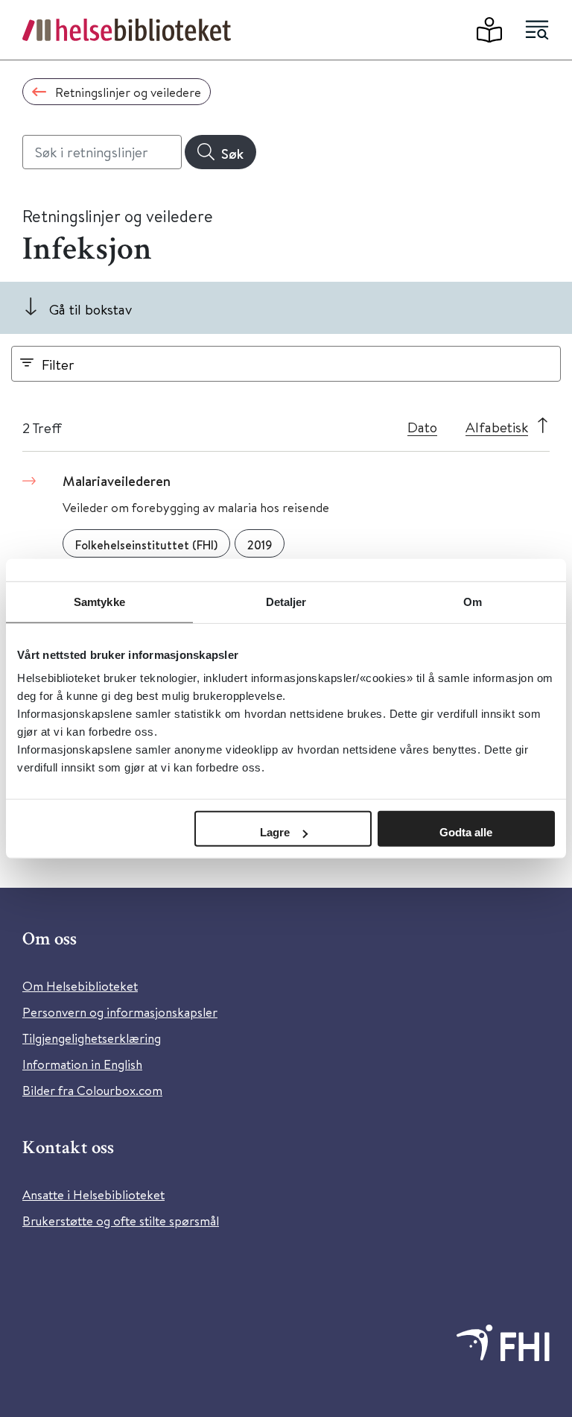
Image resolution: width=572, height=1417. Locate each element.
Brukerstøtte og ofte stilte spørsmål (120, 1220)
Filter (58, 364)
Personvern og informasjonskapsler (119, 1011)
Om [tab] (472, 601)
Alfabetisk (496, 426)
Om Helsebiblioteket (80, 985)
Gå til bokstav (90, 309)
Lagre (275, 832)
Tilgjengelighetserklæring (91, 1038)
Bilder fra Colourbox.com (92, 1090)
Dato (422, 426)
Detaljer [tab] (286, 601)
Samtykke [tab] (99, 601)
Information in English (82, 1064)
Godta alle (465, 832)
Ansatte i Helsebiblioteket (93, 1194)
